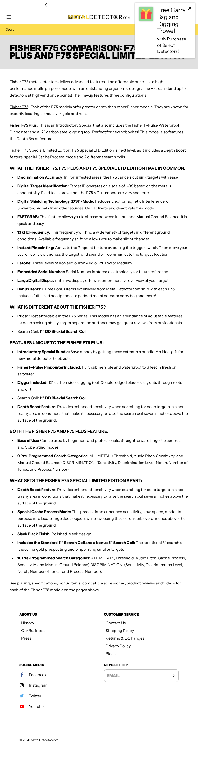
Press (26, 638)
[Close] (190, 8)
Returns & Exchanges (125, 638)
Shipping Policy (120, 630)
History (27, 622)
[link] (165, 30)
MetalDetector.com (44, 740)
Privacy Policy (118, 646)
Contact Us (116, 622)
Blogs (111, 653)
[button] (11, 17)
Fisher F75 (19, 106)
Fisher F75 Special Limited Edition (40, 150)
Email (113, 675)
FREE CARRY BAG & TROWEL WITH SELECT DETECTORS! (99, 5)
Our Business (33, 630)
